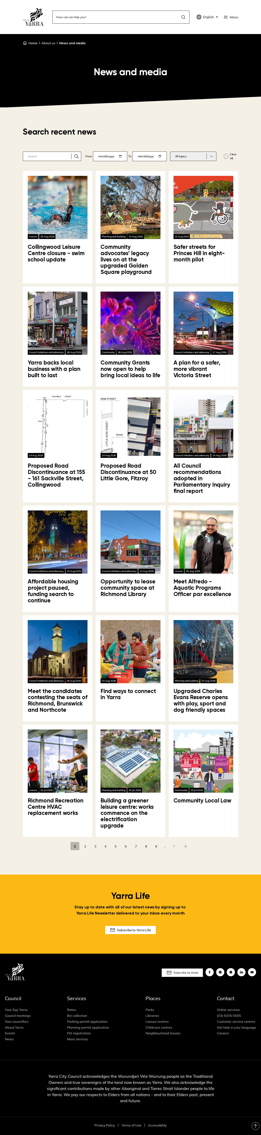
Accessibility (157, 1125)
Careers (223, 1033)
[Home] (33, 17)
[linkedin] (241, 972)
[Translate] (200, 17)
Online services (228, 1010)
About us (48, 43)
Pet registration (79, 1033)
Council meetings (18, 1016)
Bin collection (77, 1016)
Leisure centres (157, 1021)
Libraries (152, 1016)
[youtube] (252, 972)
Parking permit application (87, 1021)
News (9, 1039)
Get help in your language (236, 1027)
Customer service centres (236, 1021)
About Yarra (14, 1027)
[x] (231, 972)
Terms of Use (131, 1125)
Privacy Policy (104, 1125)
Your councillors (16, 1021)
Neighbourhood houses (163, 1033)
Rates (71, 1010)
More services (77, 1039)
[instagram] (220, 972)
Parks (150, 1010)
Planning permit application (88, 1027)
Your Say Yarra (16, 1010)
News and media (72, 43)
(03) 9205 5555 (229, 1016)
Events (10, 1033)
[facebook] (210, 972)
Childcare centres (159, 1027)
